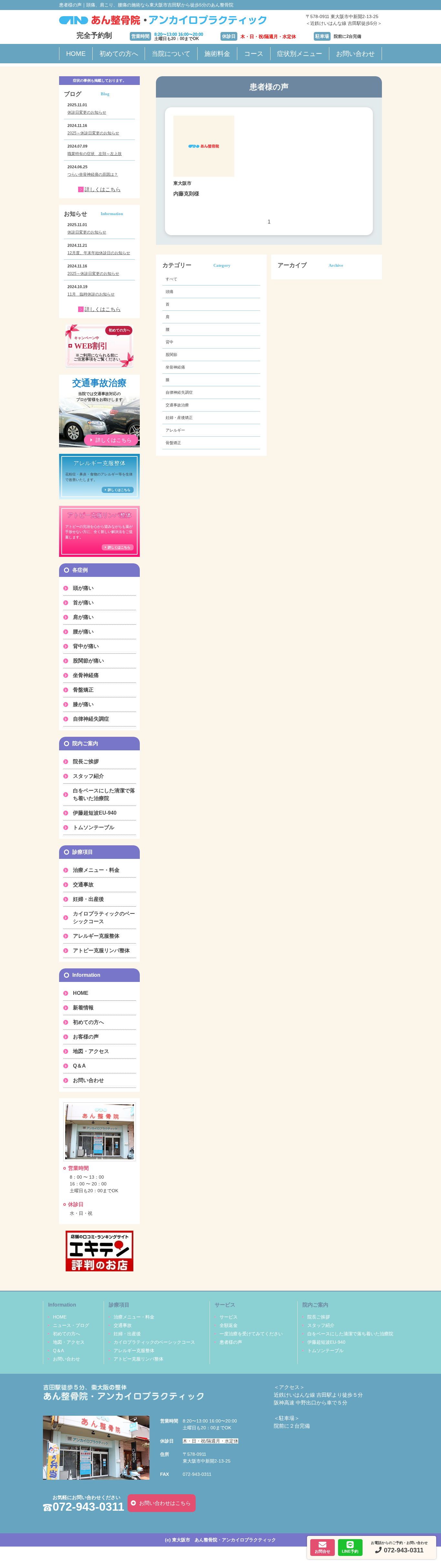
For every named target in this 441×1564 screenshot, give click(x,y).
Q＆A (79, 1066)
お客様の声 (86, 1036)
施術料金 (217, 53)
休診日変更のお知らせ (86, 112)
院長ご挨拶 (86, 761)
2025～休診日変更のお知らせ (93, 133)
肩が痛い (83, 617)
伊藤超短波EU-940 (95, 813)
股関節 (171, 354)
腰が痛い (83, 631)
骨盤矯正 (173, 443)
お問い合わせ (355, 53)
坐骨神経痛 (175, 367)
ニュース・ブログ (71, 1325)
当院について (171, 53)
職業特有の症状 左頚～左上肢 (94, 153)
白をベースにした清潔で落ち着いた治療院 (104, 794)
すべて (171, 279)
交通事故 (83, 884)
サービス (229, 1316)
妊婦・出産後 (88, 899)
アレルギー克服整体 (96, 936)
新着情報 (83, 1007)
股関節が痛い (88, 660)
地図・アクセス (91, 1051)
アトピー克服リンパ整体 (101, 950)
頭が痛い (83, 588)
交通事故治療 (177, 405)
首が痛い (83, 602)
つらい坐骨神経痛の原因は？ (92, 174)
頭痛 (169, 291)
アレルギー (175, 430)
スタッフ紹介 (88, 776)
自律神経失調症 (179, 392)
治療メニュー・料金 (96, 870)
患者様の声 (231, 1342)
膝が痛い (83, 704)
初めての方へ (118, 53)
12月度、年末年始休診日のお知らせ (98, 253)
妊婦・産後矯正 (179, 417)
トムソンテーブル (93, 827)
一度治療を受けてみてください (251, 1333)
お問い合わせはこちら (165, 1503)
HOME (76, 53)
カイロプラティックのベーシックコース (104, 917)
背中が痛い (86, 646)
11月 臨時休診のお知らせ (91, 294)
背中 (169, 342)
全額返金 (229, 1325)
